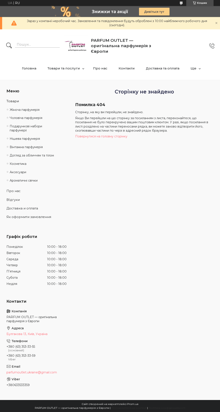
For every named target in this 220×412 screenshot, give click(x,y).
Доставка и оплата (22, 208)
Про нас (100, 68)
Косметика (18, 164)
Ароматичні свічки (24, 180)
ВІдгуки (13, 200)
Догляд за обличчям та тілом (32, 155)
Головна (29, 68)
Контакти (127, 68)
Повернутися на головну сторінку (101, 136)
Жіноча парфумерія (25, 110)
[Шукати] (9, 46)
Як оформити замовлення (28, 217)
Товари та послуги (63, 68)
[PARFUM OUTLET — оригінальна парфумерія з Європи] (76, 46)
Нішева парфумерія (25, 139)
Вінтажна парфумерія (26, 147)
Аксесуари (18, 172)
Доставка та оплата (162, 68)
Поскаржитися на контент (129, 407)
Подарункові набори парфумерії (26, 128)
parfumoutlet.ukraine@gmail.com (31, 372)
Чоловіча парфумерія (26, 118)
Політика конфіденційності (166, 407)
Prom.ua (132, 404)
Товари (12, 101)
